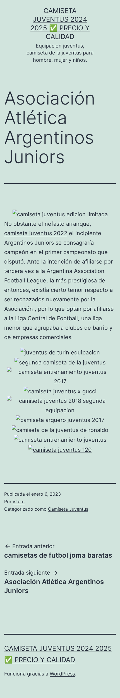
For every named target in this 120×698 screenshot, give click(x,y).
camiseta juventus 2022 (35, 233)
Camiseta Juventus (68, 509)
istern (19, 501)
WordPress (62, 674)
